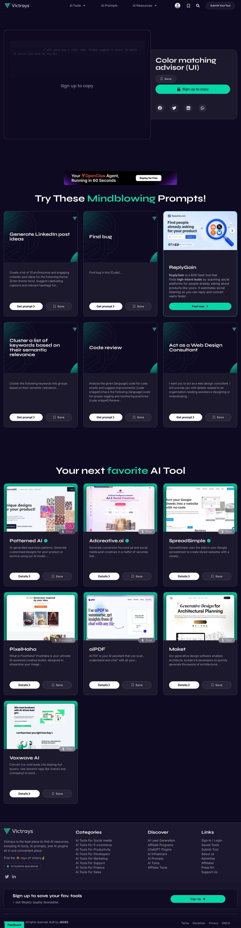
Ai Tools (75, 6)
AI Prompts (109, 6)
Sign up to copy (77, 86)
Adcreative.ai (106, 541)
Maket (177, 649)
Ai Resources (142, 6)
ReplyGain (182, 267)
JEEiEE (63, 922)
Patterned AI (26, 541)
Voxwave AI (24, 758)
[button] (198, 5)
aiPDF (97, 649)
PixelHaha (23, 649)
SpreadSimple (187, 541)
